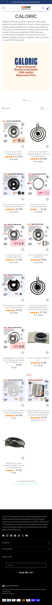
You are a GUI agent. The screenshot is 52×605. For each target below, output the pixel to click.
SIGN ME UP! (26, 573)
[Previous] (7, 2)
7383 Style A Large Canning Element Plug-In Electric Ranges (14, 465)
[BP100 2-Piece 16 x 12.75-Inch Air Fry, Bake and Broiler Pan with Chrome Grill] (38, 390)
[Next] (44, 2)
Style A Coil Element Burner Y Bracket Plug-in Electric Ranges (38, 154)
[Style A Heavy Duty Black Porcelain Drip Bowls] (13, 184)
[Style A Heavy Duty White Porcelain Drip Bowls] (13, 390)
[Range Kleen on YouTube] (26, 536)
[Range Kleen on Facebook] (3, 536)
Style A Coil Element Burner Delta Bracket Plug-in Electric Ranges (38, 308)
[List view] (48, 108)
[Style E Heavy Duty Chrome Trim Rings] (38, 184)
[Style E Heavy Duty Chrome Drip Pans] (13, 234)
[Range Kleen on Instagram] (7, 536)
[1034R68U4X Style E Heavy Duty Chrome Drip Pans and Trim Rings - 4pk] (13, 337)
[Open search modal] (43, 7)
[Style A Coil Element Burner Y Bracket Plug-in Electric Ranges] (38, 131)
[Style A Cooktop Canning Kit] (38, 337)
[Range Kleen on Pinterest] (15, 536)
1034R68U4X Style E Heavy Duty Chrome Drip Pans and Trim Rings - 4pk (14, 360)
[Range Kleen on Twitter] (23, 536)
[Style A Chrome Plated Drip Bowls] (38, 234)
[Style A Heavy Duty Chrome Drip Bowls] (13, 131)
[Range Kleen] (26, 8)
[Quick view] (22, 146)
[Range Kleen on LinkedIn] (11, 536)
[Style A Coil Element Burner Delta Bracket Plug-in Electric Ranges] (38, 285)
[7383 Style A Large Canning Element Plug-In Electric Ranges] (13, 443)
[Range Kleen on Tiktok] (19, 536)
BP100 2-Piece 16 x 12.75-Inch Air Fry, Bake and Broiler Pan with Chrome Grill (38, 413)
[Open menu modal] (3, 7)
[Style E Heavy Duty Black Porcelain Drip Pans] (13, 285)
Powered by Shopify (8, 593)
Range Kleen (17, 589)
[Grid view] (42, 108)
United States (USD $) (12, 586)
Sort (24, 100)
